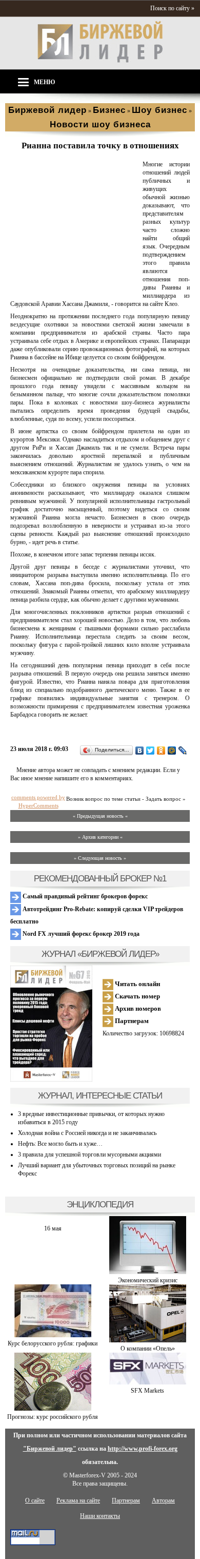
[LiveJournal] (182, 750)
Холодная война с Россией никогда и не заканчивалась (87, 1133)
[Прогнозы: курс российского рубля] (52, 1408)
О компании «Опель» (148, 1348)
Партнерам (131, 1021)
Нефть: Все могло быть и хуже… (60, 1143)
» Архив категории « (100, 837)
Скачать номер (136, 996)
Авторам (163, 1500)
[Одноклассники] (161, 750)
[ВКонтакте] (139, 750)
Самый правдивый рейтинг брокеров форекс (84, 896)
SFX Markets (147, 1390)
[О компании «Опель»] (147, 1340)
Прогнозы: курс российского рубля (52, 1416)
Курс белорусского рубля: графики (52, 1343)
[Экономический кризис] (147, 1272)
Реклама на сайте (78, 1500)
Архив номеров (137, 1008)
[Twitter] (150, 750)
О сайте (35, 1500)
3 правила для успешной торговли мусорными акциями (89, 1154)
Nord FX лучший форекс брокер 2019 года (80, 933)
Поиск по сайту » (172, 8)
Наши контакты (100, 1515)
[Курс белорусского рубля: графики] (52, 1335)
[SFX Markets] (147, 1382)
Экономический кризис (147, 1280)
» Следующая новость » (100, 858)
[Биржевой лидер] (100, 60)
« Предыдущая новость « (100, 816)
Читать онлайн (136, 984)
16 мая (53, 1228)
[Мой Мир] (172, 750)
